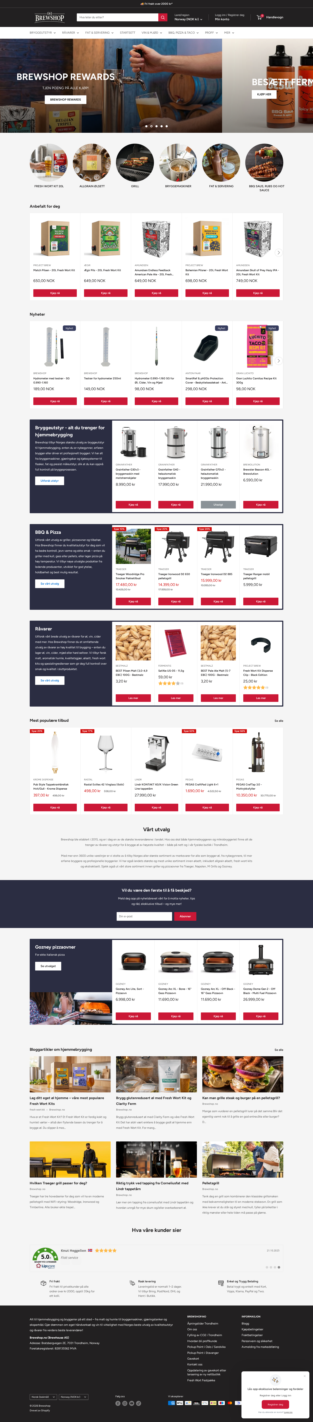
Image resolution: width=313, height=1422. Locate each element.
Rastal (88, 779)
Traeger (121, 569)
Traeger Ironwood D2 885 (216, 574)
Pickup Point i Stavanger (203, 1353)
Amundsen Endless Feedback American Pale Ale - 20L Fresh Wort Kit (153, 273)
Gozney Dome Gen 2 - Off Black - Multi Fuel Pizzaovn (259, 991)
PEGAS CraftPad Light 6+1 (201, 784)
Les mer (133, 698)
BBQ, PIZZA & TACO (181, 32)
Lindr (138, 779)
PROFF (209, 32)
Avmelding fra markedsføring (260, 1347)
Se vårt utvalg (50, 583)
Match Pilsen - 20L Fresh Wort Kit (54, 270)
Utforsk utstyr (50, 480)
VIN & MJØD (150, 32)
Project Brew (252, 665)
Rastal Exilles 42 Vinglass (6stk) (104, 784)
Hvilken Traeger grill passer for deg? (58, 1183)
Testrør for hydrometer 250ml (102, 378)
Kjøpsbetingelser (252, 1329)
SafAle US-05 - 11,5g (171, 670)
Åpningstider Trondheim (202, 1323)
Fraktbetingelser (252, 1335)
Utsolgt (218, 504)
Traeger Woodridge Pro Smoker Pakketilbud (130, 576)
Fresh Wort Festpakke (201, 1380)
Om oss (192, 1329)
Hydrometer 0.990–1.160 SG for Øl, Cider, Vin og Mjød (154, 380)
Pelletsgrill (210, 1183)
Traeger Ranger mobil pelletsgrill (256, 576)
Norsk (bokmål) (40, 1396)
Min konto (222, 19)
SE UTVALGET (156, 102)
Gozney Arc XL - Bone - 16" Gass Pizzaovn (174, 991)
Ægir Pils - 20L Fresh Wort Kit (102, 270)
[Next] (283, 164)
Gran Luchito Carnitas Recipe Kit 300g (256, 380)
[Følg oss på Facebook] (117, 1403)
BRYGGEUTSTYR (41, 32)
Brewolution (251, 464)
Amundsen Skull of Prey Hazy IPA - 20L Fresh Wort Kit (257, 272)
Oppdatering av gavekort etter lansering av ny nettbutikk (206, 1372)
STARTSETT (127, 32)
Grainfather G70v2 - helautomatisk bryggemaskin (213, 474)
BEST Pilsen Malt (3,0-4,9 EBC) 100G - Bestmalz (131, 673)
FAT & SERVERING (97, 32)
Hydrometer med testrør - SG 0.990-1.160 (51, 380)
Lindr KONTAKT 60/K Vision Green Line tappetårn (156, 786)
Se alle (279, 720)
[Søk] (162, 17)
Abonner (185, 916)
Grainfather (124, 464)
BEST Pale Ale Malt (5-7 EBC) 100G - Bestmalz (215, 673)
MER (227, 32)
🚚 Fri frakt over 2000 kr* (156, 3)
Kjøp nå (55, 293)
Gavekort (193, 1358)
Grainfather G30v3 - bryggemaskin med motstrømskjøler (128, 474)
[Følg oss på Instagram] (124, 1403)
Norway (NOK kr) (70, 1396)
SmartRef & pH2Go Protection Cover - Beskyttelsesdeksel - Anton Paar (207, 381)
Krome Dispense (43, 779)
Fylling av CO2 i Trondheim (204, 1335)
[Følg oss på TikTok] (138, 1403)
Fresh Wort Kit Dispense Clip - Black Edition (258, 673)
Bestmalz (122, 665)
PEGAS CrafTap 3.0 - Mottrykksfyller (249, 786)
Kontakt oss (194, 1364)
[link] (156, 1258)
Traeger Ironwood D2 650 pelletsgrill (174, 576)
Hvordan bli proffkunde (202, 1341)
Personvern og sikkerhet (257, 1341)
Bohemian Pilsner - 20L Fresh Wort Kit (206, 272)
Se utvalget (48, 966)
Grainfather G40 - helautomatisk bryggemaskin (169, 474)
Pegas (189, 779)
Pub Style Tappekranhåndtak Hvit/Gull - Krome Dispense (51, 786)
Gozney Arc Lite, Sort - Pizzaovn (130, 991)
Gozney (121, 984)
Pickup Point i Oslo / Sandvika (206, 1347)
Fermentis (164, 665)
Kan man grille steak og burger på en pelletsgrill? (241, 1098)
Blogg (245, 1323)
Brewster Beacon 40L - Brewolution (257, 471)
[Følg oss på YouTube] (131, 1403)
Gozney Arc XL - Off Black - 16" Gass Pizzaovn (218, 991)
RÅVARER (68, 32)
